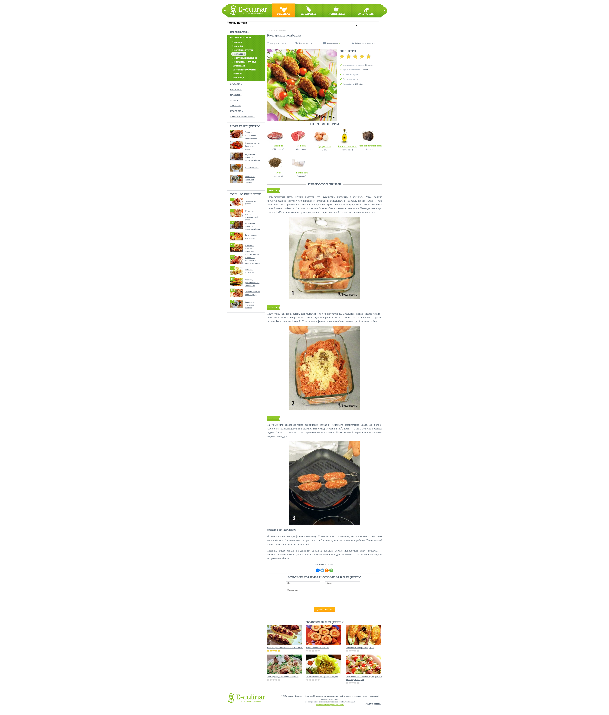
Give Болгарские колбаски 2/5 (348, 56)
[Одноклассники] (327, 570)
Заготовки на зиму (242, 117)
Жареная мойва (252, 167)
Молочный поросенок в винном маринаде (252, 260)
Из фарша (238, 54)
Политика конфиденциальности (330, 704)
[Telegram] (322, 570)
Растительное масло (347, 146)
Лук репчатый (324, 146)
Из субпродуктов (242, 50)
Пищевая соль (301, 172)
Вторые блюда (239, 38)
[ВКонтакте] (318, 570)
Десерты (235, 111)
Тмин (278, 172)
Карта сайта (373, 704)
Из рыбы (237, 46)
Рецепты (283, 14)
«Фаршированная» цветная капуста (322, 676)
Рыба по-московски (249, 271)
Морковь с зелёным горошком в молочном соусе (252, 249)
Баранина (278, 145)
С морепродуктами (244, 70)
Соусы (234, 100)
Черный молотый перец (370, 145)
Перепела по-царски (250, 202)
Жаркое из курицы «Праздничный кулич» (251, 215)
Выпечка (236, 90)
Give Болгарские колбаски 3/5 (355, 56)
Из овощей (238, 78)
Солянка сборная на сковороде (252, 293)
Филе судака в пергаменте (251, 236)
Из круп (237, 42)
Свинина (301, 145)
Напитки (236, 95)
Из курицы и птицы (244, 62)
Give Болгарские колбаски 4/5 (362, 56)
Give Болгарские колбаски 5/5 (368, 56)
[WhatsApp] (331, 570)
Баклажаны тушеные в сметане (250, 179)
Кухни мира (336, 14)
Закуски (235, 106)
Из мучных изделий (244, 58)
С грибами (238, 66)
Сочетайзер (365, 14)
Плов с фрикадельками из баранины (282, 676)
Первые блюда (239, 32)
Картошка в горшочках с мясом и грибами (252, 157)
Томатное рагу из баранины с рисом (252, 146)
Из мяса (237, 74)
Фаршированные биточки (317, 647)
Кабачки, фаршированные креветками (252, 282)
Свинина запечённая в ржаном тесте (251, 135)
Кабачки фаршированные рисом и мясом (285, 647)
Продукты (308, 14)
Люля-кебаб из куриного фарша (360, 647)
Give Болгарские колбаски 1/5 (342, 56)
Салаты (235, 84)
